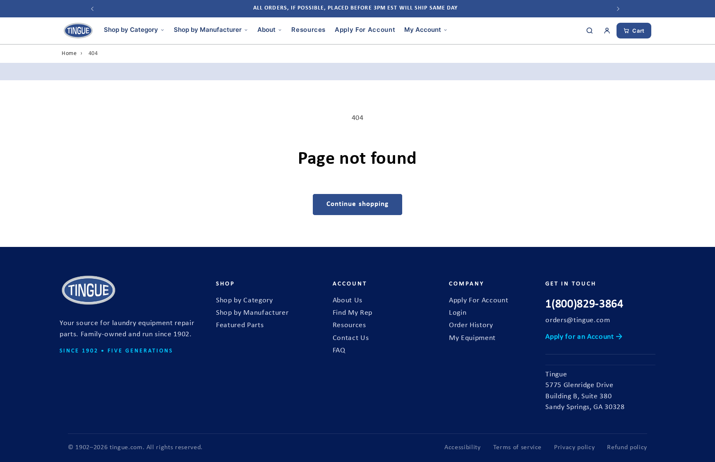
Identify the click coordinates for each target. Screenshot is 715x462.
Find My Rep (352, 312)
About (266, 30)
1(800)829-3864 (584, 304)
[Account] (607, 30)
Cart (638, 30)
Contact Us (351, 338)
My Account (422, 30)
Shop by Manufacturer (208, 30)
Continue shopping (357, 204)
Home (69, 53)
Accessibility (462, 447)
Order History (471, 325)
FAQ (339, 350)
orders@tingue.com (577, 320)
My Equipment (472, 338)
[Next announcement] (618, 8)
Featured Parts (240, 325)
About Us (347, 300)
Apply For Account (365, 30)
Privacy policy (574, 447)
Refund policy (627, 447)
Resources (308, 30)
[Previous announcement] (92, 8)
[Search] (589, 30)
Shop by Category (131, 30)
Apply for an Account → (584, 336)
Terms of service (517, 447)
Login (457, 312)
